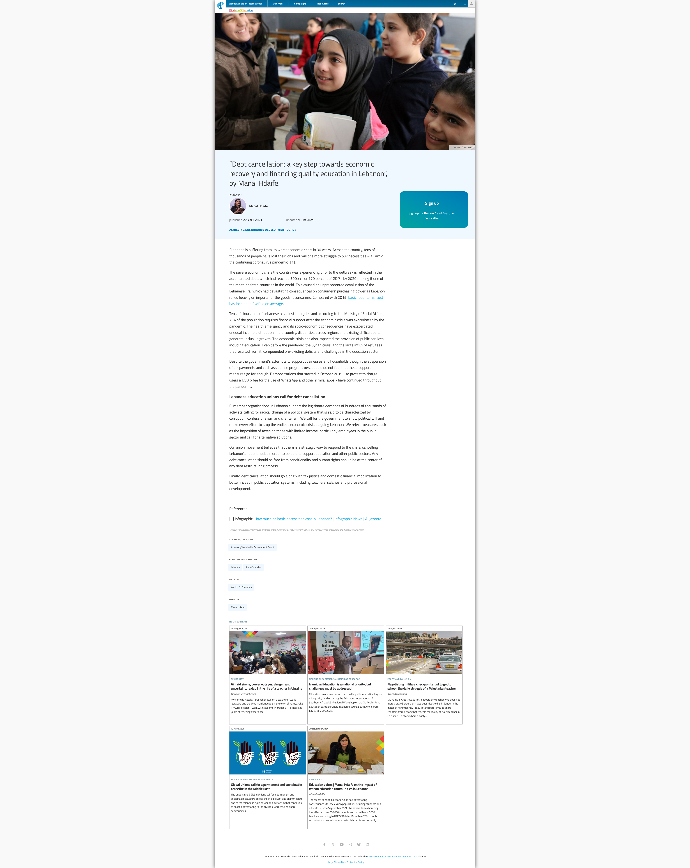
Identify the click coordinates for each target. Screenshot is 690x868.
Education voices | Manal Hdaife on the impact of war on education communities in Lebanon (346, 775)
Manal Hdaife (238, 607)
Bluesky (359, 844)
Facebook (324, 844)
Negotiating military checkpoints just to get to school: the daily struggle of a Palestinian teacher (424, 673)
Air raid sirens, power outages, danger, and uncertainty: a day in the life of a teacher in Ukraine (267, 671)
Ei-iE (220, 6)
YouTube (341, 844)
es (465, 3)
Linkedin (367, 844)
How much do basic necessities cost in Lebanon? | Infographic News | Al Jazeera (317, 518)
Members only (471, 3)
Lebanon (235, 567)
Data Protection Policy (352, 862)
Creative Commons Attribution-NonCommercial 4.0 (393, 856)
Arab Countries (253, 567)
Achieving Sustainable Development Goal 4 (252, 547)
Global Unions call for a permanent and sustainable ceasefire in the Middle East (267, 770)
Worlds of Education (241, 10)
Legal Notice (334, 862)
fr (460, 3)
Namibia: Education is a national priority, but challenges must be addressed (346, 670)
